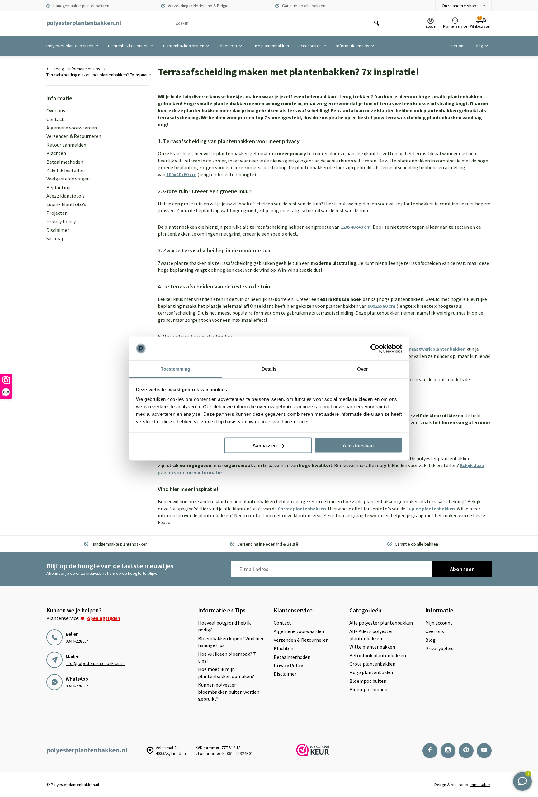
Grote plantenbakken (372, 664)
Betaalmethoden (64, 162)
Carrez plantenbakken (302, 508)
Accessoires (310, 46)
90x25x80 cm (381, 306)
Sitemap (55, 238)
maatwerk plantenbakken (437, 349)
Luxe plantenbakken (270, 46)
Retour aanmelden (66, 145)
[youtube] (484, 750)
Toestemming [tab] (175, 369)
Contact (55, 119)
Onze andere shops (460, 5)
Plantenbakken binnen (183, 46)
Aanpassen (264, 445)
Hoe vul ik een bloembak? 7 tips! (227, 657)
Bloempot (228, 46)
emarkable (480, 784)
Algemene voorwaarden (71, 127)
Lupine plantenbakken (430, 508)
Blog (479, 46)
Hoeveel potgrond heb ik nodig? (224, 626)
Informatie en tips (352, 46)
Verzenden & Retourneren (73, 136)
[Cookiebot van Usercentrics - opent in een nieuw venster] (375, 348)
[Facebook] (429, 750)
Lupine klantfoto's (66, 204)
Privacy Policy (61, 221)
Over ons (456, 46)
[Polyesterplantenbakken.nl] (83, 23)
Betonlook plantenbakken (377, 655)
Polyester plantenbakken (69, 46)
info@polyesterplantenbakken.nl (95, 663)
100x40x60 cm (181, 174)
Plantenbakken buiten (128, 46)
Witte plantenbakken (372, 647)
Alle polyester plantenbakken (381, 623)
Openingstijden (103, 618)
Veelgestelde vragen (68, 179)
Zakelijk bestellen (65, 170)
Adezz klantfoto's (65, 196)
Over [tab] (362, 369)
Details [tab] (269, 369)
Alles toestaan (358, 445)
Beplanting (58, 187)
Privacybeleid (439, 648)
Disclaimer (57, 230)
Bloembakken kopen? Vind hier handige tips (231, 641)
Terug (59, 69)
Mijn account (438, 623)
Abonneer (462, 569)
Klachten (56, 153)
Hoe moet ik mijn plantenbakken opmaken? (226, 672)
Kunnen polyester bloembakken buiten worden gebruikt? (228, 692)
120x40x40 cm (356, 227)
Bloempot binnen (368, 689)
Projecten (57, 213)
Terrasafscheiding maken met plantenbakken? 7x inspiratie (98, 74)
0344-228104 (77, 641)
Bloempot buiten (367, 681)
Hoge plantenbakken (371, 672)
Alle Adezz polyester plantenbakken (371, 634)
